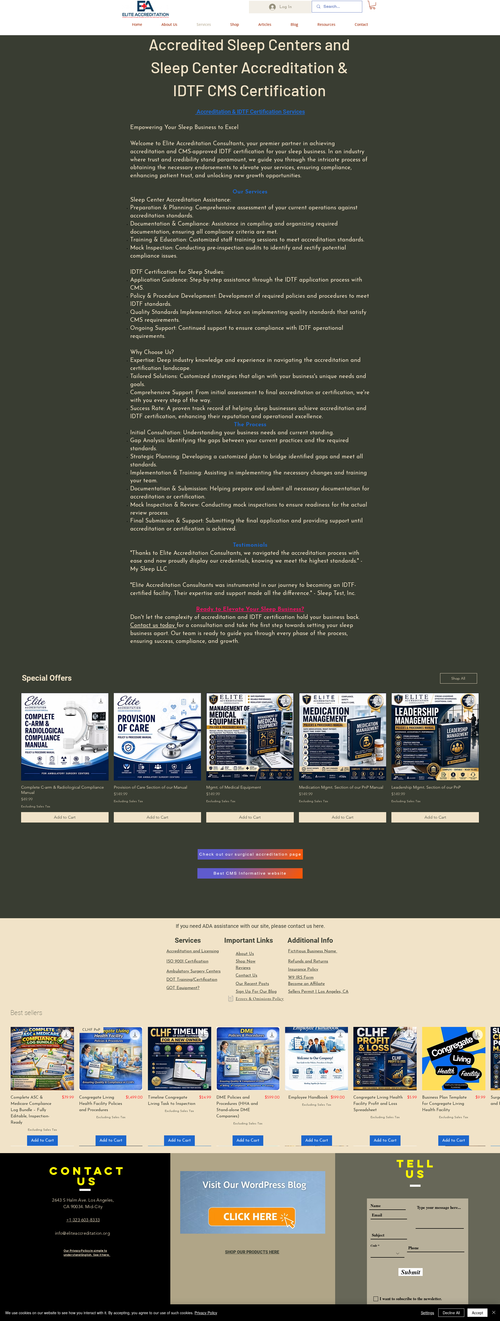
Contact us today (153, 626)
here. (319, 926)
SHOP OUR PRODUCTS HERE (252, 1252)
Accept (477, 1312)
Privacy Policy (206, 1312)
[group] (250, 758)
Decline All (451, 1312)
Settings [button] (427, 1312)
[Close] (494, 1312)
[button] (372, 5)
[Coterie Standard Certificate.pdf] (231, 999)
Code (374, 1245)
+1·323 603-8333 (83, 1219)
